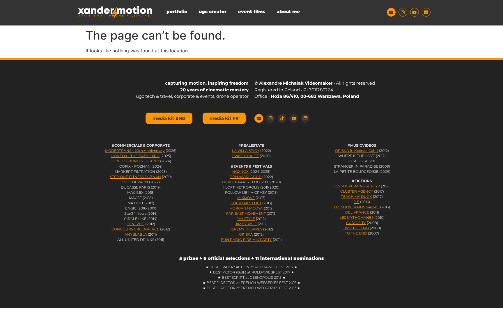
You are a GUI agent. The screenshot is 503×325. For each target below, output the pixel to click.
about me (288, 11)
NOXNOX (240, 171)
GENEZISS (135, 224)
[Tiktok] (282, 118)
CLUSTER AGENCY (356, 191)
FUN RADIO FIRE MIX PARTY (246, 239)
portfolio (177, 11)
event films (251, 11)
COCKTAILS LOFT (246, 203)
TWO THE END (356, 228)
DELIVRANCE (357, 212)
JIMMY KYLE (246, 224)
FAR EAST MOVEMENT (246, 213)
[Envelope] (391, 12)
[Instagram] (402, 12)
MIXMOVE (246, 198)
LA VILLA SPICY (245, 150)
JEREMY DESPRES (246, 229)
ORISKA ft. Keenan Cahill (356, 150)
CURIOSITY (356, 223)
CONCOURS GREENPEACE (135, 229)
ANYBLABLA (136, 234)
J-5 (356, 202)
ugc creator (212, 11)
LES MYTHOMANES (356, 217)
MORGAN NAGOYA (246, 208)
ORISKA (246, 234)
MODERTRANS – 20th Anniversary (135, 150)
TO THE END (356, 233)
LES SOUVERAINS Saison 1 (356, 207)
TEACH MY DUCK (356, 196)
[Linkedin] (426, 12)
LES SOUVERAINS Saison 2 (357, 186)
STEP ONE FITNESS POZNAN (135, 177)
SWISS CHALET (245, 156)
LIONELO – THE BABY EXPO (135, 156)
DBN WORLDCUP (245, 177)
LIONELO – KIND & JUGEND (134, 161)
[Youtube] (414, 12)
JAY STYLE (246, 218)
